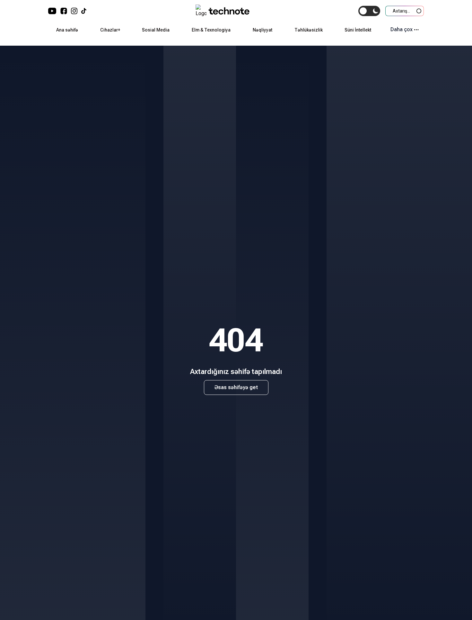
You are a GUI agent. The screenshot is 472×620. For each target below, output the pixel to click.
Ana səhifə (67, 29)
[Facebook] (63, 11)
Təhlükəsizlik (308, 29)
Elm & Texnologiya (211, 29)
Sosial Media (156, 29)
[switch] (369, 11)
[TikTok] (83, 11)
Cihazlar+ (110, 29)
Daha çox (401, 29)
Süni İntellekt (358, 29)
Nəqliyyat (262, 29)
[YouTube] (52, 11)
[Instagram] (74, 11)
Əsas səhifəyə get (236, 387)
